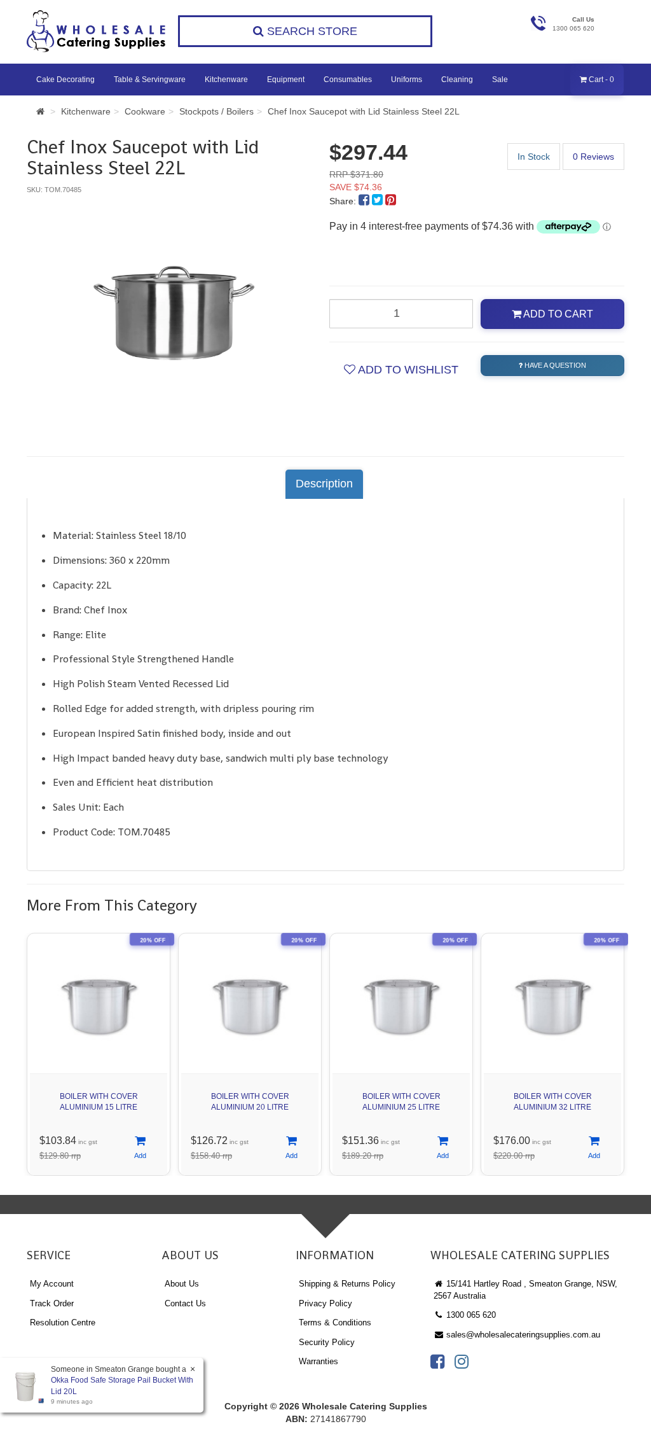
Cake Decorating (65, 79)
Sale (500, 79)
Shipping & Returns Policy (347, 1283)
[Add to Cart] (140, 1148)
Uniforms (406, 79)
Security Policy (327, 1342)
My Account (52, 1283)
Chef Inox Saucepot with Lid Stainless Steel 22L (364, 111)
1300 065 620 (470, 1315)
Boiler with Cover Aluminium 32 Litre (553, 1102)
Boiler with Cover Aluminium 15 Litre (99, 1102)
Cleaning (457, 79)
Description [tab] (324, 483)
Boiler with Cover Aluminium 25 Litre (401, 1102)
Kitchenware (226, 79)
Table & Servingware (150, 79)
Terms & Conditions (335, 1322)
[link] (437, 1361)
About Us (182, 1283)
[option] (174, 313)
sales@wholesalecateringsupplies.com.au (522, 1334)
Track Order (52, 1303)
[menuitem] (365, 201)
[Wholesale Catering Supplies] (96, 31)
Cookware (145, 111)
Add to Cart (557, 314)
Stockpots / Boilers (216, 111)
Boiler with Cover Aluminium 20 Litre (250, 1102)
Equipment (286, 79)
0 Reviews (593, 156)
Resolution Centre (62, 1322)
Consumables (348, 79)
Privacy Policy (325, 1303)
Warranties (318, 1361)
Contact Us (185, 1303)
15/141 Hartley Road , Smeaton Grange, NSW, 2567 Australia (526, 1290)
